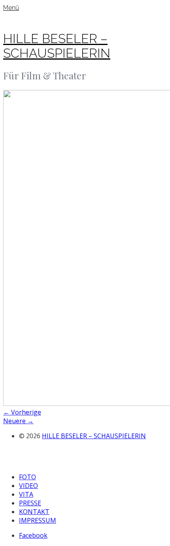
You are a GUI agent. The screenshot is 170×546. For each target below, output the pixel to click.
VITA (26, 494)
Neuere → (18, 421)
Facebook (33, 535)
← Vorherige (22, 412)
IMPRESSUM (37, 520)
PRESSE (30, 503)
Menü (11, 7)
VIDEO (28, 485)
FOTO (27, 477)
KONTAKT (34, 511)
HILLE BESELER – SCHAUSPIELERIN (56, 45)
